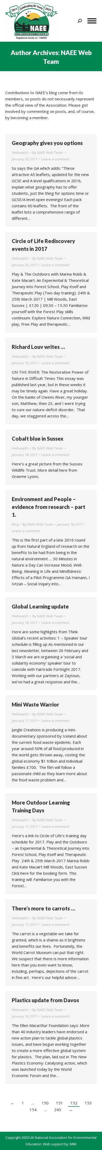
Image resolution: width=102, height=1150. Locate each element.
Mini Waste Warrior (35, 704)
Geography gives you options (47, 143)
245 (57, 1109)
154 (33, 1109)
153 (88, 1102)
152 (73, 1102)
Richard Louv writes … (38, 347)
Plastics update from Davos (45, 1000)
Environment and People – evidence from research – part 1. (48, 507)
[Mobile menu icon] (92, 21)
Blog (15, 524)
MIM (73, 1144)
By (47, 152)
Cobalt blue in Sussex (37, 438)
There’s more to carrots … (43, 908)
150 (45, 1102)
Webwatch (20, 152)
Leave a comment (55, 159)
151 (59, 1102)
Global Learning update (40, 606)
